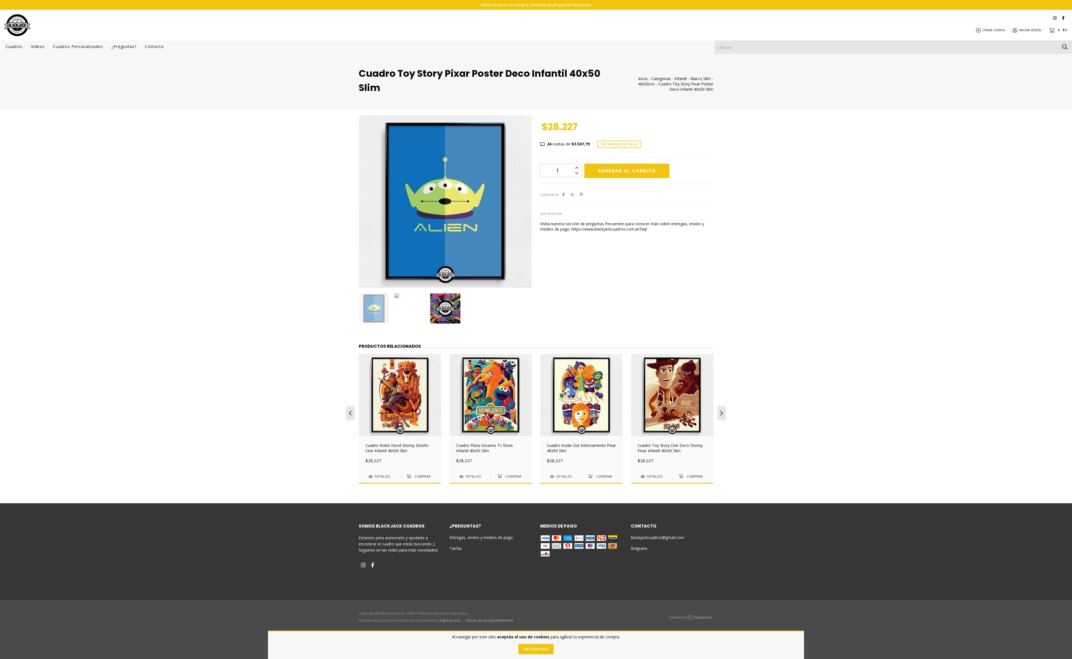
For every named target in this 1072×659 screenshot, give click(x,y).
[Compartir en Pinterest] (581, 194)
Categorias (661, 78)
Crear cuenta (994, 30)
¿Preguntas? (124, 46)
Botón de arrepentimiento (489, 620)
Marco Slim (700, 78)
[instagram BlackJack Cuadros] (1055, 18)
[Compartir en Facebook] (563, 194)
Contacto (154, 46)
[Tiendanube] (691, 618)
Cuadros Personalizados (78, 46)
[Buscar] (1065, 47)
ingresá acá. (450, 620)
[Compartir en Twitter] (572, 194)
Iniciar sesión (1030, 30)
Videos (38, 46)
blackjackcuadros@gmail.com (657, 537)
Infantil (680, 78)
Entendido (536, 649)
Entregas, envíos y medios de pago (481, 537)
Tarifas (455, 548)
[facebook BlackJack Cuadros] (1063, 18)
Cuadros (14, 46)
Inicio (643, 78)
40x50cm (646, 84)
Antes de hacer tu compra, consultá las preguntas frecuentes (536, 5)
